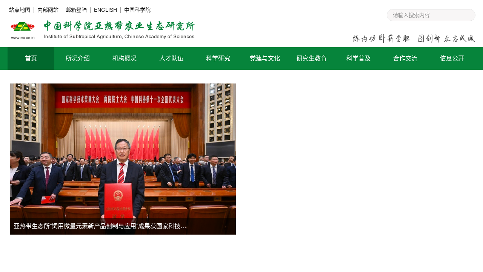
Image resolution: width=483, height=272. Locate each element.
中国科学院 (137, 10)
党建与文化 (265, 58)
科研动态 (321, 96)
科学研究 (218, 58)
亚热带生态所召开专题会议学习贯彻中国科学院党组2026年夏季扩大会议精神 (340, 196)
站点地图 (19, 10)
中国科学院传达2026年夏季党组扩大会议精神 (314, 210)
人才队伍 (171, 58)
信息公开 (452, 58)
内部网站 (47, 10)
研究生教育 (312, 58)
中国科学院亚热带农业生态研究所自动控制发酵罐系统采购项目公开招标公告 (123, 263)
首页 (31, 58)
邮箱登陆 (76, 10)
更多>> (453, 97)
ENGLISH (105, 10)
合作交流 (405, 58)
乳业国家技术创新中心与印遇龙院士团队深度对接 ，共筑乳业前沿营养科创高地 (340, 224)
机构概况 (124, 58)
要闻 (271, 96)
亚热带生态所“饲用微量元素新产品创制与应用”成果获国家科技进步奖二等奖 (115, 226)
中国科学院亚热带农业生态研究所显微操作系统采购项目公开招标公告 (291, 263)
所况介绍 (78, 58)
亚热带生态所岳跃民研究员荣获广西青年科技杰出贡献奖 (328, 183)
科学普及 (358, 58)
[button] (188, 227)
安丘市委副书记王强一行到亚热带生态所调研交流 (319, 169)
